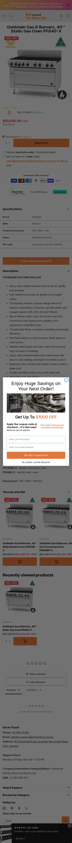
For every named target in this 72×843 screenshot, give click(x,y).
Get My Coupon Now (36, 455)
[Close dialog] (66, 380)
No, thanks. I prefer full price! (36, 462)
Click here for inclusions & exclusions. (52, 426)
